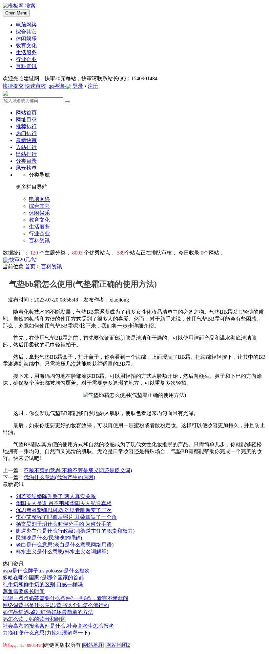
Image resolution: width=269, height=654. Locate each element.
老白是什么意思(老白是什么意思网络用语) (65, 544)
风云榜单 (26, 168)
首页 (30, 266)
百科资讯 (51, 266)
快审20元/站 (23, 259)
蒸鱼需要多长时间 (24, 591)
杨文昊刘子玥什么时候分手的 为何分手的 (64, 524)
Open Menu (16, 13)
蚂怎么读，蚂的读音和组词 (34, 619)
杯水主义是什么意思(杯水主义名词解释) (62, 551)
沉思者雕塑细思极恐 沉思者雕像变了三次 (64, 510)
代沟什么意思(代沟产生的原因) (59, 477)
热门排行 (26, 133)
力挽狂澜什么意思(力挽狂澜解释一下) (46, 633)
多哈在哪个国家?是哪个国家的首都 (43, 577)
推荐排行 (26, 126)
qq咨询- (57, 86)
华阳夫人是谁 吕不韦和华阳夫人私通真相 (64, 503)
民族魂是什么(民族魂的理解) (49, 538)
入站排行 (26, 147)
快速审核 (35, 86)
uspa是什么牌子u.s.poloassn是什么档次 (46, 570)
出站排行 (26, 154)
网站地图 (93, 645)
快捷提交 (13, 86)
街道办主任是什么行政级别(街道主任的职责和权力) (75, 531)
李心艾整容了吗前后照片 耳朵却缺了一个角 (66, 517)
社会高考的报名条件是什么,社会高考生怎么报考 (58, 626)
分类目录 (26, 161)
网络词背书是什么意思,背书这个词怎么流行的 (56, 605)
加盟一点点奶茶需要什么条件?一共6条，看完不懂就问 (65, 598)
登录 (77, 86)
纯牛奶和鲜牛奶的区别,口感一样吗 (43, 584)
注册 (93, 86)
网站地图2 (118, 645)
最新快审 (26, 140)
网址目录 (26, 119)
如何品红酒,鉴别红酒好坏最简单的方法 (48, 612)
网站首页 (26, 112)
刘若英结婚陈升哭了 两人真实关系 (56, 496)
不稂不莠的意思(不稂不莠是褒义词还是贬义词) (78, 470)
